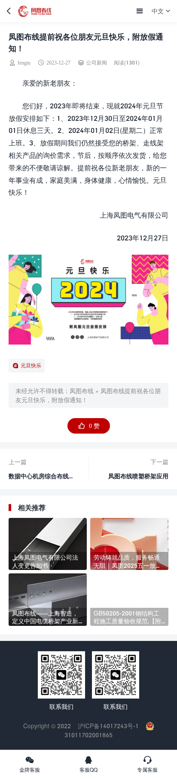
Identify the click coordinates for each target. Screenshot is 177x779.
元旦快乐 (31, 365)
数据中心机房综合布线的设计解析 (42, 473)
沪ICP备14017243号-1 (108, 726)
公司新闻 (96, 62)
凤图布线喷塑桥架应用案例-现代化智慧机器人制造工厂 (137, 478)
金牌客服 (29, 770)
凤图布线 (82, 390)
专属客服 (147, 770)
